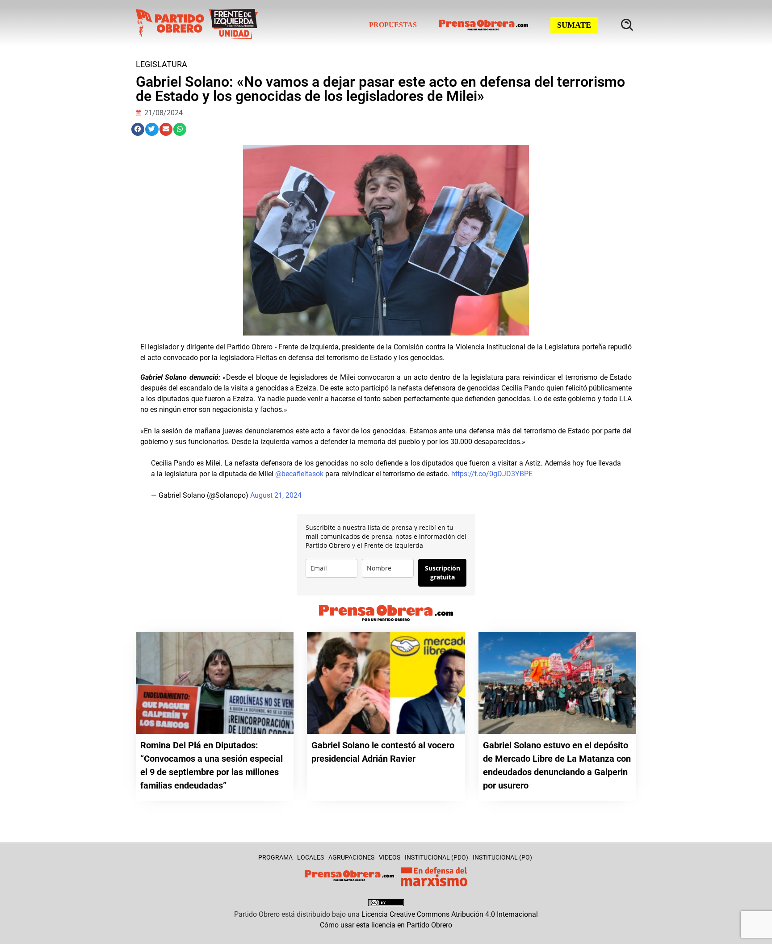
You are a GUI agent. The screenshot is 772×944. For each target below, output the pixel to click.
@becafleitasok (299, 474)
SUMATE (574, 25)
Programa (275, 857)
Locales (310, 857)
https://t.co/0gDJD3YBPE (492, 474)
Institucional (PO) (502, 857)
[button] (137, 129)
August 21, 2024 (276, 495)
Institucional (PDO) (436, 857)
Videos (389, 857)
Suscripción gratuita (442, 572)
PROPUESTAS (393, 25)
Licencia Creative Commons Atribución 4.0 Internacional (449, 914)
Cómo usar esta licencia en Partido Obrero (386, 925)
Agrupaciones (351, 857)
